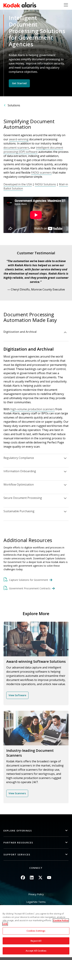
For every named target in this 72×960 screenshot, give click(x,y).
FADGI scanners (41, 172)
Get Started (19, 83)
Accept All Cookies (36, 950)
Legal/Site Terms (36, 902)
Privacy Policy (36, 894)
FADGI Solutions (45, 184)
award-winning (18, 139)
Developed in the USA (17, 184)
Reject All (36, 940)
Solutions (14, 105)
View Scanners (17, 793)
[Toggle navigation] (66, 4)
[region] (36, 931)
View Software (17, 695)
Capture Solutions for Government (28, 580)
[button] (36, 831)
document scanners (16, 147)
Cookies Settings (36, 930)
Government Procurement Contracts (30, 588)
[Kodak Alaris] (19, 4)
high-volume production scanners (32, 409)
